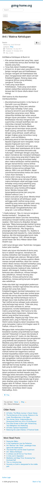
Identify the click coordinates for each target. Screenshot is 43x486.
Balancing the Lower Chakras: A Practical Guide (22, 430)
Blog (11, 47)
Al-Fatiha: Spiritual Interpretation (17, 427)
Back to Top (37, 481)
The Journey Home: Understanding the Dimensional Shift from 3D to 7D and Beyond (21, 420)
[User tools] (37, 42)
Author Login (6, 477)
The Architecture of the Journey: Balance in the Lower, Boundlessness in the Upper (22, 416)
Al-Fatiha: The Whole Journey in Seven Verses (21, 413)
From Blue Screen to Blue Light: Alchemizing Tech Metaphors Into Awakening (21, 424)
